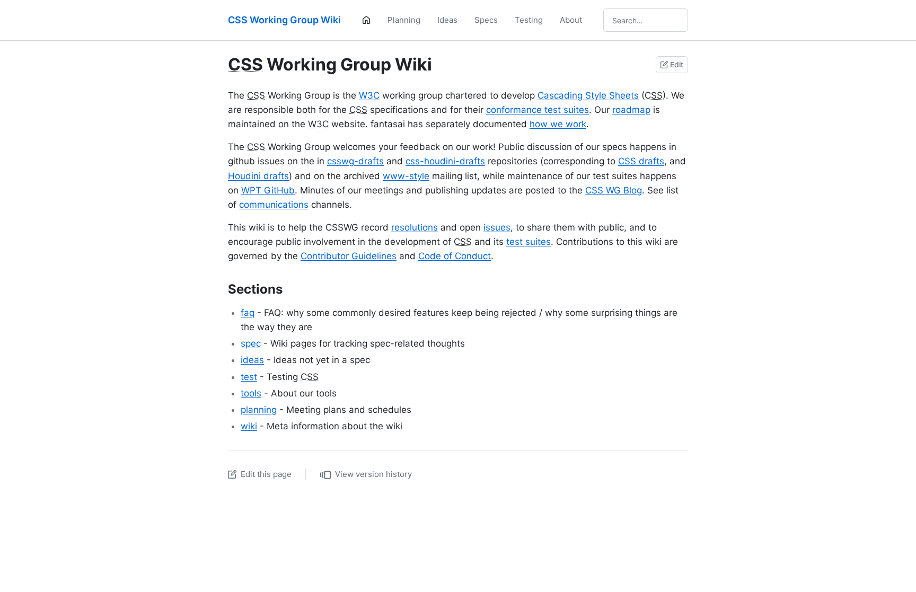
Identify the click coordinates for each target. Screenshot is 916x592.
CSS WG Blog (613, 190)
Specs (486, 20)
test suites (528, 241)
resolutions (414, 227)
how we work (558, 124)
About (571, 20)
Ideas (447, 20)
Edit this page (266, 474)
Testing (529, 20)
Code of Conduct (454, 256)
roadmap (631, 109)
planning (259, 409)
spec (251, 343)
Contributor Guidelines (349, 256)
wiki (249, 426)
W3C (369, 95)
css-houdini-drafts (445, 161)
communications (274, 204)
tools (251, 393)
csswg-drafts (355, 161)
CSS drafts (641, 161)
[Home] (366, 20)
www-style (406, 176)
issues (496, 227)
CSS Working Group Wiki (284, 19)
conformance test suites (537, 109)
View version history (373, 474)
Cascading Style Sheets (588, 95)
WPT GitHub (268, 190)
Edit (676, 64)
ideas (252, 360)
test (249, 377)
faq (247, 312)
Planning (403, 20)
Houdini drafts (258, 176)
